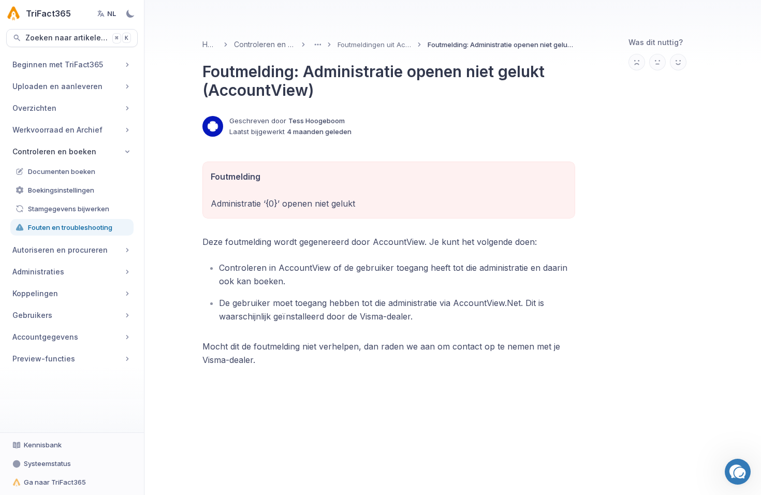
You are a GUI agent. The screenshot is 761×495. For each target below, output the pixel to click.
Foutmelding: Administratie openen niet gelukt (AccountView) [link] (501, 44)
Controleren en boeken (264, 44)
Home (209, 44)
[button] (738, 472)
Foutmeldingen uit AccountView (375, 44)
